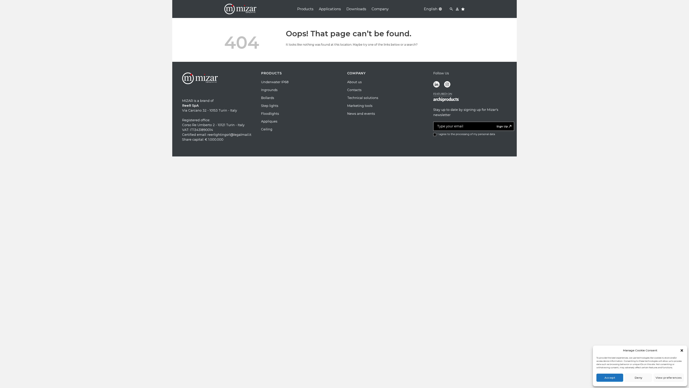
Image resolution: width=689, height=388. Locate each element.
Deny (638, 377)
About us (354, 82)
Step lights (269, 106)
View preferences (669, 377)
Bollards (267, 98)
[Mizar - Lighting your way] (240, 9)
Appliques (269, 121)
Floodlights (270, 114)
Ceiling (266, 129)
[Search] (451, 9)
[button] (682, 350)
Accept (609, 377)
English (431, 9)
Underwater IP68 (275, 82)
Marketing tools (359, 106)
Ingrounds (269, 90)
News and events (361, 114)
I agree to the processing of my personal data (466, 134)
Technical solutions (362, 98)
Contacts (354, 90)
